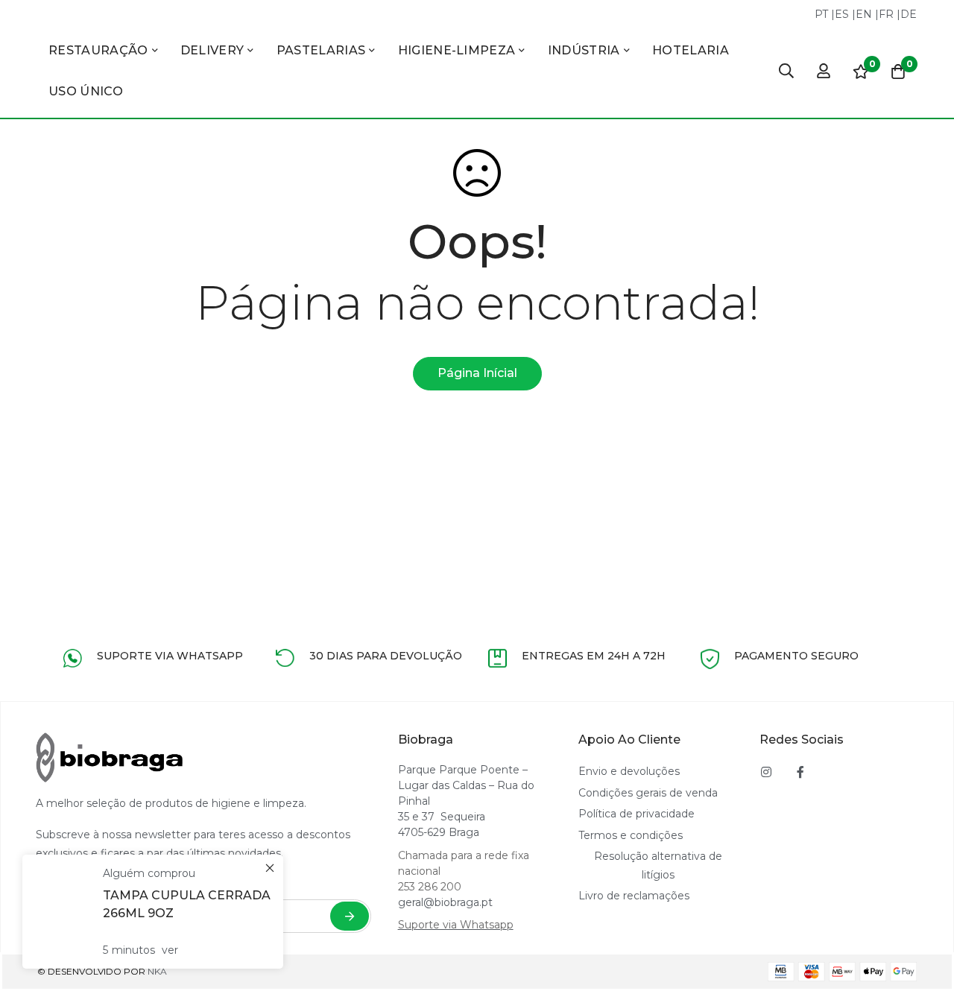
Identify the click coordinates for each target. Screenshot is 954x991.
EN (864, 14)
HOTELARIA (690, 50)
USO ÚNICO (85, 91)
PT (821, 14)
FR (886, 14)
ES (842, 14)
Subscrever (349, 916)
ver (170, 950)
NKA (157, 971)
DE (908, 14)
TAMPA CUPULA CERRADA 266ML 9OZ (187, 904)
